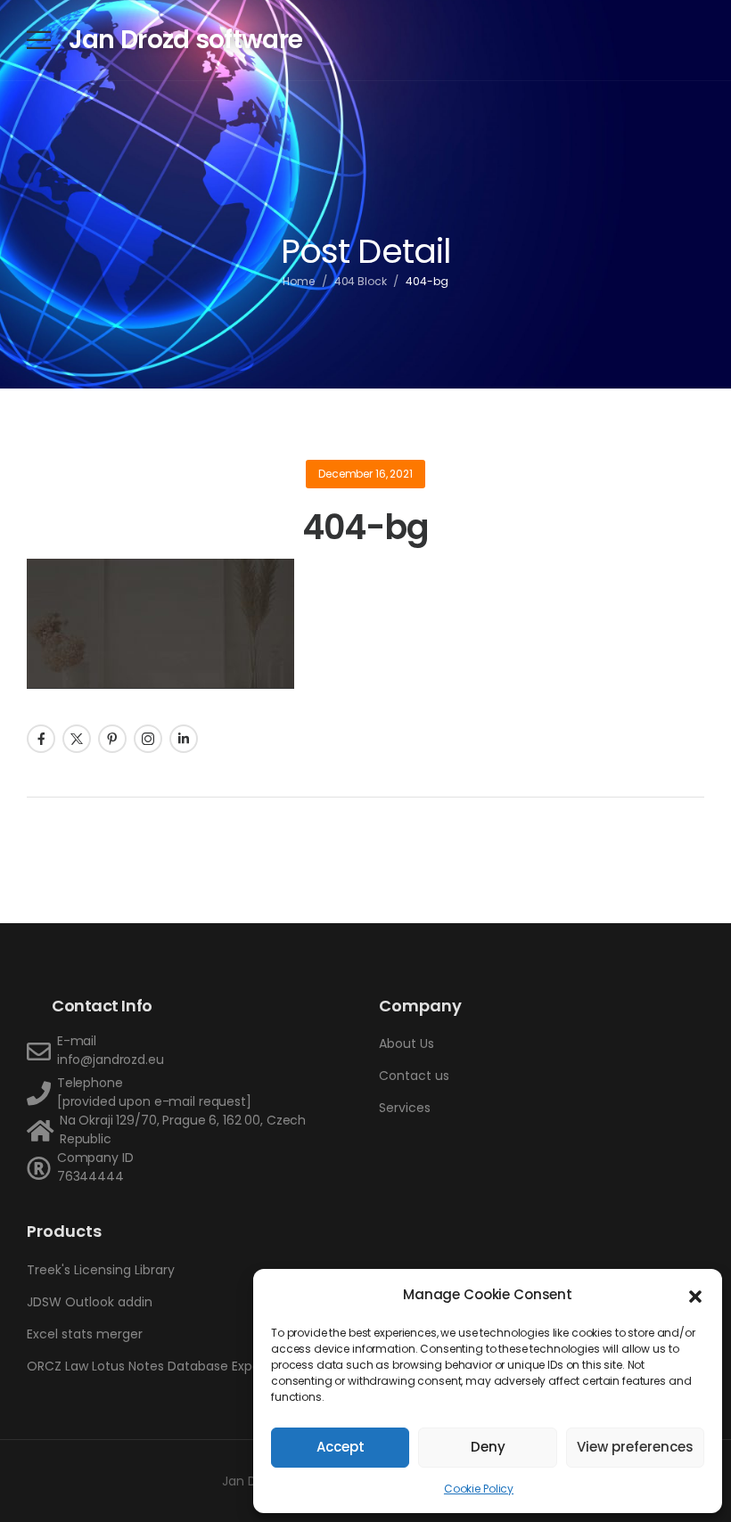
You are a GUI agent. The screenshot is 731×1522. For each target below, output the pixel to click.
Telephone (90, 1083)
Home (299, 281)
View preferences (635, 1446)
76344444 (90, 1176)
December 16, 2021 (365, 473)
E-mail (76, 1041)
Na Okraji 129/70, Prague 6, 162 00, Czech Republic (183, 1129)
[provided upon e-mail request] (154, 1101)
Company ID (95, 1157)
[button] (695, 1295)
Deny (488, 1446)
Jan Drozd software (185, 39)
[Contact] (42, 1051)
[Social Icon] (41, 738)
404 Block (360, 281)
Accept (340, 1446)
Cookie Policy (478, 1488)
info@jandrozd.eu (110, 1059)
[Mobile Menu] (39, 40)
